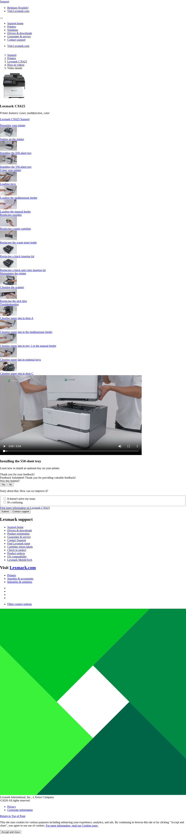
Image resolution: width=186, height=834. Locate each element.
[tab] (93, 125)
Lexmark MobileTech (19, 559)
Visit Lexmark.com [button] (18, 11)
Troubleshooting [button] (9, 304)
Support (11, 55)
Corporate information (20, 809)
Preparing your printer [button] (12, 125)
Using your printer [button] (10, 170)
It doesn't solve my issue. (21, 498)
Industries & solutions (19, 581)
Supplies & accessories (20, 578)
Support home (15, 527)
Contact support (21, 511)
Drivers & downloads (19, 530)
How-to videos (15, 64)
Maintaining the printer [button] (13, 273)
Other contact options (19, 604)
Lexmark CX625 (17, 61)
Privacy (11, 806)
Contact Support (16, 540)
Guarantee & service (19, 536)
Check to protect (16, 550)
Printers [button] (11, 26)
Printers (11, 58)
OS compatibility (17, 556)
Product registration (18, 533)
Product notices (16, 553)
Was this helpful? (10, 480)
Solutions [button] (12, 29)
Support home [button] (15, 23)
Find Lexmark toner (18, 543)
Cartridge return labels (20, 546)
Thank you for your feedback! (17, 474)
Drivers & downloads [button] (19, 33)
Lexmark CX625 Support (14, 119)
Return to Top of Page (12, 816)
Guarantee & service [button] (19, 36)
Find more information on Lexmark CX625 (25, 507)
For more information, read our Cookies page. (72, 825)
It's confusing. (15, 502)
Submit (5, 511)
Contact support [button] (16, 39)
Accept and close (10, 832)
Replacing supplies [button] (11, 214)
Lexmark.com (23, 567)
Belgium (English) (17, 7)
